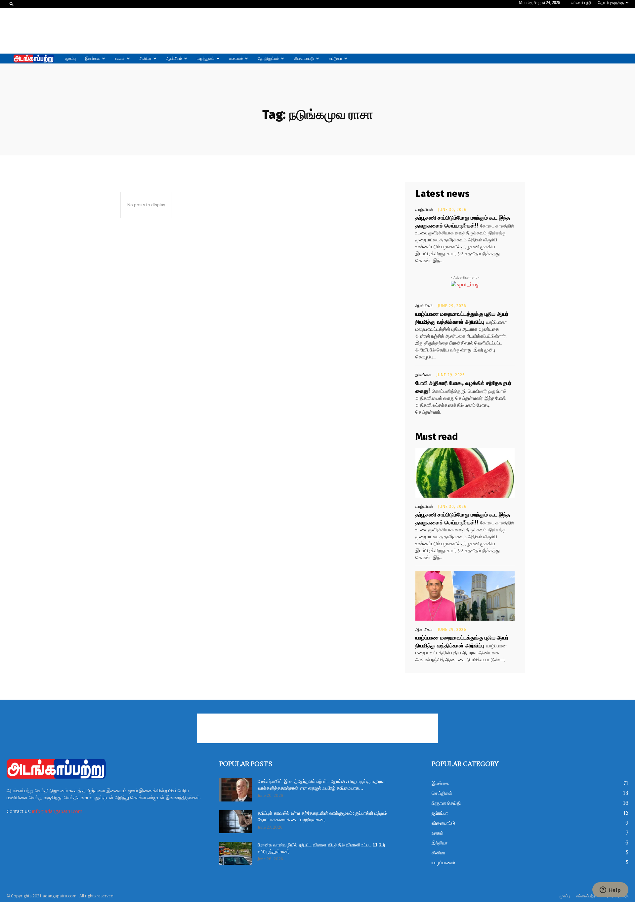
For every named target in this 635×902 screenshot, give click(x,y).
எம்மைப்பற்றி (582, 2)
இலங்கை (92, 58)
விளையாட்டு (304, 58)
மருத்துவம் (205, 58)
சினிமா (145, 58)
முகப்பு (70, 58)
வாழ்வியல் (424, 210)
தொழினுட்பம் (268, 58)
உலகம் (120, 58)
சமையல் (236, 58)
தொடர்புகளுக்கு (611, 2)
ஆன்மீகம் (174, 58)
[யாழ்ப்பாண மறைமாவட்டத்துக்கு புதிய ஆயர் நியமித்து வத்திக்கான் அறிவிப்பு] (465, 596)
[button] (12, 3)
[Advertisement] (317, 31)
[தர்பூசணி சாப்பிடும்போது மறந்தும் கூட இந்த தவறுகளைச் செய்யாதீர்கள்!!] (465, 473)
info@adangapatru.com (57, 811)
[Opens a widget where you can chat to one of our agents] (610, 890)
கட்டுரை (335, 58)
